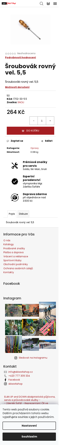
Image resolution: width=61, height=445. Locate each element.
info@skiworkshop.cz (20, 372)
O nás (6, 240)
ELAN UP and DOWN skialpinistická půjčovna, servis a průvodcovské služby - (29, 398)
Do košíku (32, 130)
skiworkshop (15, 383)
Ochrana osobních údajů (18, 268)
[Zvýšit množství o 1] (50, 121)
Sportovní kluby (12, 260)
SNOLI (21, 102)
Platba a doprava (13, 252)
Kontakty (8, 272)
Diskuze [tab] (23, 214)
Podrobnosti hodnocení (20, 57)
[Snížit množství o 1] (34, 121)
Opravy (34, 148)
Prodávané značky (14, 248)
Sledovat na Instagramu (33, 357)
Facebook (14, 379)
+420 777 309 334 (19, 375)
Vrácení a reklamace (15, 256)
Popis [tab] (12, 214)
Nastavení (29, 426)
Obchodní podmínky (15, 264)
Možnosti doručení (17, 87)
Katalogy (8, 244)
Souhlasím (29, 437)
